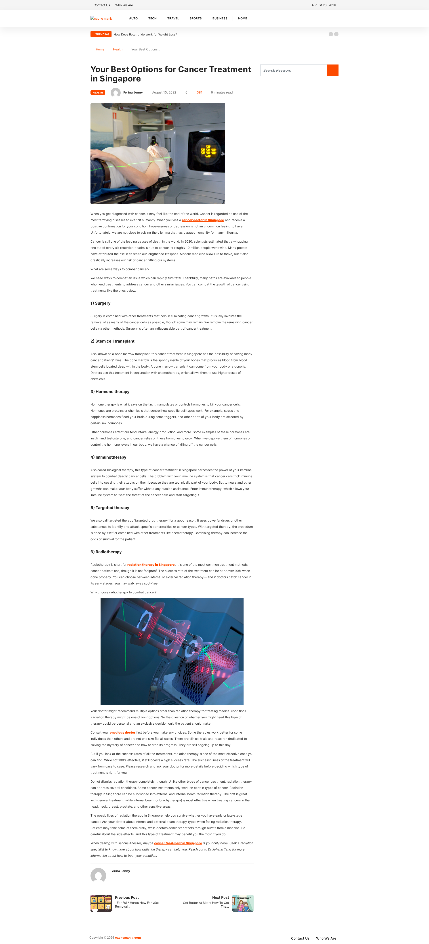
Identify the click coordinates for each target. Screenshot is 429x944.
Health (117, 49)
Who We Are (124, 5)
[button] (331, 34)
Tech (152, 18)
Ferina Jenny (133, 92)
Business (219, 18)
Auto (133, 18)
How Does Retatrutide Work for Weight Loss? (145, 34)
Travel (173, 18)
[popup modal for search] (337, 18)
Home (242, 18)
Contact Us (102, 5)
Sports (196, 18)
